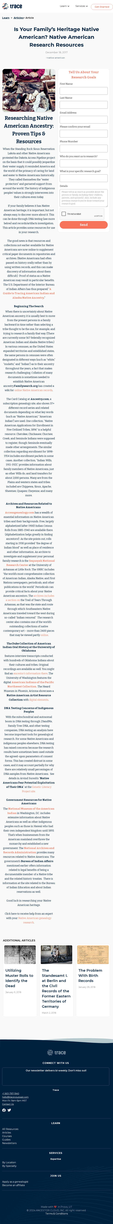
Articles (18, 17)
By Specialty (9, 1166)
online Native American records (33, 390)
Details (64, 186)
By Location (9, 1162)
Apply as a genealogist (15, 1181)
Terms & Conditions (56, 1213)
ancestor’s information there (31, 673)
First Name (66, 83)
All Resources (10, 1129)
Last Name (66, 97)
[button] (65, 6)
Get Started (102, 6)
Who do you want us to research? (78, 156)
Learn (5, 17)
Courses (7, 1136)
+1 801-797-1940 (10, 1093)
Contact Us (8, 1104)
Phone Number (69, 141)
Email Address (68, 112)
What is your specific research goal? (80, 171)
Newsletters (9, 1143)
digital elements (38, 699)
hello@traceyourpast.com (15, 1097)
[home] (12, 6)
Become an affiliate (13, 1185)
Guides (6, 1139)
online (44, 635)
